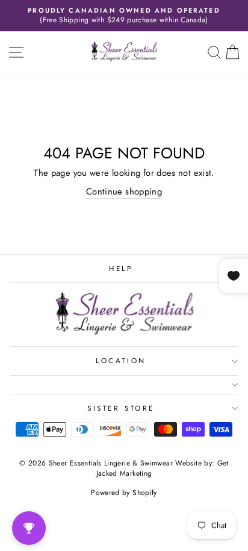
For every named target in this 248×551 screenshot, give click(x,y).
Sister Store (120, 408)
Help (120, 268)
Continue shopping (124, 191)
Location (121, 360)
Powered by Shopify (124, 492)
